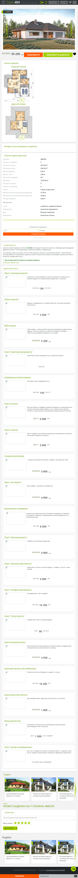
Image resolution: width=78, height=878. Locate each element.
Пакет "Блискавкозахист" (15, 537)
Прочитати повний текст (11, 262)
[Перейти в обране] (70, 1)
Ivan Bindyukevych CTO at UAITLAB (55, 870)
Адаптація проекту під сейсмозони (20, 668)
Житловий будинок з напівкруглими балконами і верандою (69, 796)
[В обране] (74, 54)
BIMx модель (10, 325)
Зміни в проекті (11, 299)
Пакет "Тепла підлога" (14, 616)
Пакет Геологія (11, 403)
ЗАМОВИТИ (33, 54)
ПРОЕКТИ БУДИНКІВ (29, 3)
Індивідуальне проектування (17, 377)
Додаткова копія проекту (15, 694)
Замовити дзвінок (58, 54)
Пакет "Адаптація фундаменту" (18, 352)
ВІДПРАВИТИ (9, 828)
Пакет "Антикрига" (13, 482)
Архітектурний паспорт (15, 642)
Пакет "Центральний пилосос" (18, 563)
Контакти (53, 2)
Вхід (62, 2)
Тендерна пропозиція (14, 456)
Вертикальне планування (16, 508)
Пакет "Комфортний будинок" (18, 590)
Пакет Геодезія (11, 430)
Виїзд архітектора (12, 721)
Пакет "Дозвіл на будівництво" (18, 747)
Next (71, 29)
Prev (6, 29)
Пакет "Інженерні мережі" (16, 273)
